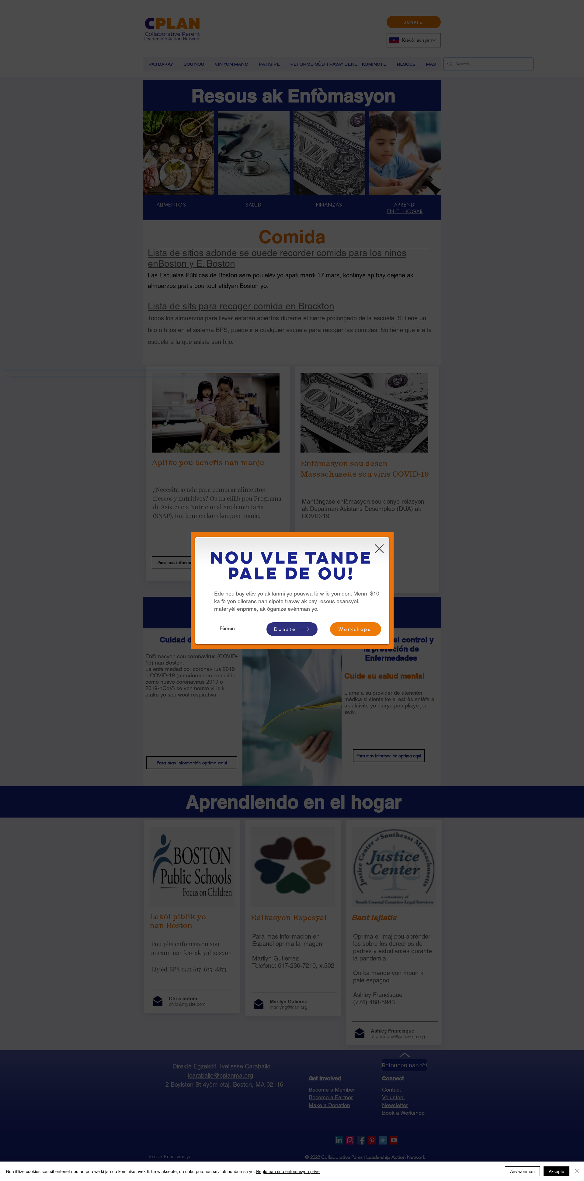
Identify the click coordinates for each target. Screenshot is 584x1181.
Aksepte (556, 1171)
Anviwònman (522, 1171)
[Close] (576, 1171)
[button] (379, 548)
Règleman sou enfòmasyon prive (288, 1171)
